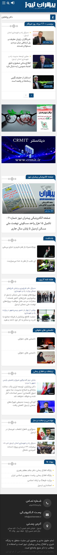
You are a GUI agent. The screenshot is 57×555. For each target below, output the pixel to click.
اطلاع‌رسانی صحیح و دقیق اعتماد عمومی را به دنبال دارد (18, 65)
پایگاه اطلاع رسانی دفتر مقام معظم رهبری (34, 470)
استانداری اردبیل (45, 485)
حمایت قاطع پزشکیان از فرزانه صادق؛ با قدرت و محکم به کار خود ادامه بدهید (19, 318)
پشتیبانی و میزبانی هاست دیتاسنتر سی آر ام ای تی (30, 551)
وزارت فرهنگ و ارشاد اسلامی (39, 480)
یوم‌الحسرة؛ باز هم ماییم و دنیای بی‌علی (19, 247)
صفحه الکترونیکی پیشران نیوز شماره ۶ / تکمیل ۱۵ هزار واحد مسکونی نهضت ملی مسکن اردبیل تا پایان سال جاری (28, 223)
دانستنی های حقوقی (27, 338)
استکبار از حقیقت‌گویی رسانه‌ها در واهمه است (21, 79)
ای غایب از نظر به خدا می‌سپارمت (21, 261)
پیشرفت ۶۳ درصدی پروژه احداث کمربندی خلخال (21, 448)
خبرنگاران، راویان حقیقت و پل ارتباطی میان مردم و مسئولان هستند (19, 43)
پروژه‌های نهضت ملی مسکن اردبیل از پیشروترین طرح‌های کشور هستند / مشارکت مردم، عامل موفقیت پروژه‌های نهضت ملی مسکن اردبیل (19, 299)
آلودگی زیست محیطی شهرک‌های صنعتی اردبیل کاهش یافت (21, 403)
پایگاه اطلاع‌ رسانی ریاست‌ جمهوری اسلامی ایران (31, 475)
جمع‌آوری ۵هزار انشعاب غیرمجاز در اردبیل (21, 430)
